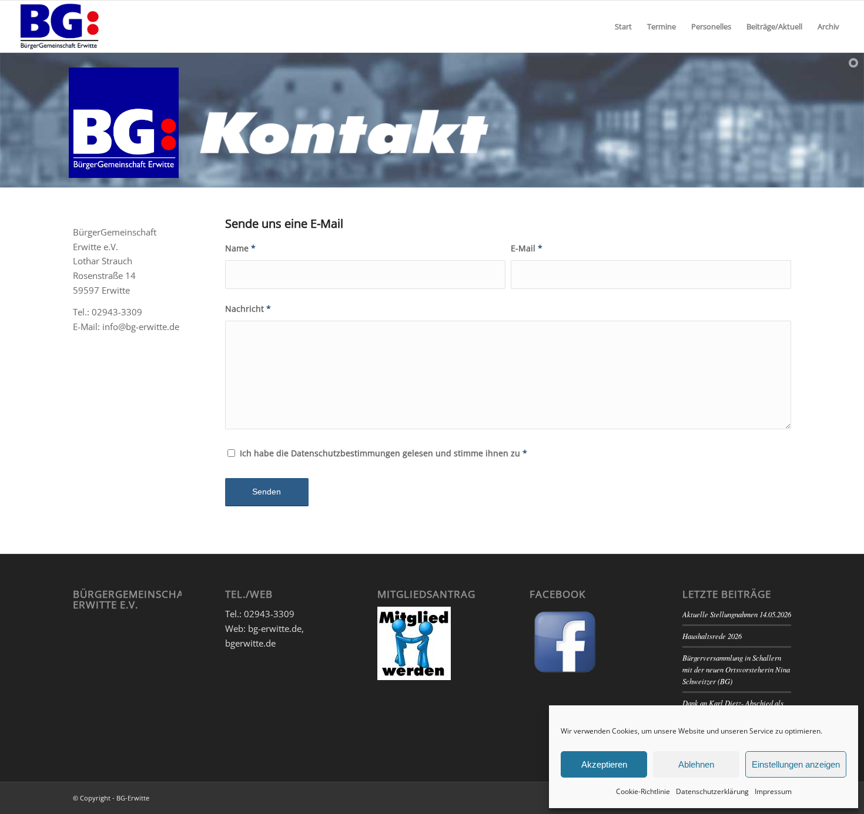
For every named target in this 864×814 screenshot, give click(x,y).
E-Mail (526, 248)
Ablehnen (696, 764)
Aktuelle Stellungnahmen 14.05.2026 (736, 614)
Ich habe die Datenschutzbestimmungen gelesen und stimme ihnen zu (383, 453)
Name (240, 248)
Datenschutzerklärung (712, 791)
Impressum (773, 791)
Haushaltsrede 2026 (712, 636)
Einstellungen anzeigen (796, 764)
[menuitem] (623, 26)
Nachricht (248, 308)
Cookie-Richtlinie (643, 791)
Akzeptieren (604, 764)
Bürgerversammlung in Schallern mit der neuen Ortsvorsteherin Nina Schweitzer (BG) (736, 669)
